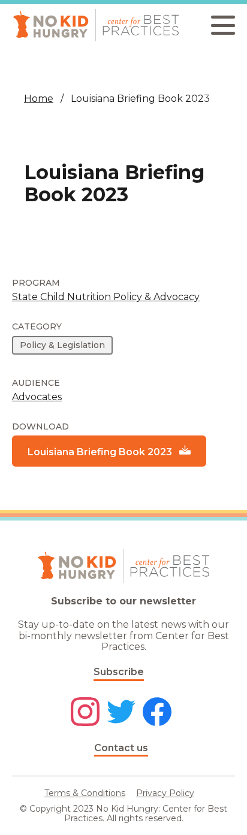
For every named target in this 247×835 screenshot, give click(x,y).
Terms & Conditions (84, 793)
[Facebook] (157, 712)
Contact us (121, 748)
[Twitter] (121, 712)
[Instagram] (85, 712)
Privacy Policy (165, 793)
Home (38, 98)
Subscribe (119, 671)
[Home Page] (96, 25)
